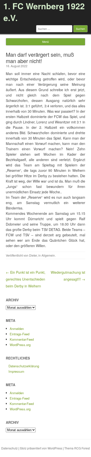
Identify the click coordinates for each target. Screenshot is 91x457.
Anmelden (17, 328)
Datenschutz (9, 448)
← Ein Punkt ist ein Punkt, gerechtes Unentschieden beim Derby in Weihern (25, 279)
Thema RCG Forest (77, 448)
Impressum (16, 371)
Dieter (33, 255)
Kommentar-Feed (22, 339)
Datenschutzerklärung (23, 366)
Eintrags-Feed (19, 334)
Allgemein (48, 255)
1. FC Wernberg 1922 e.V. (44, 11)
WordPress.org (20, 344)
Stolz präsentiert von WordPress (41, 448)
